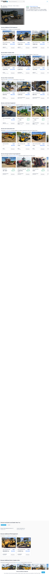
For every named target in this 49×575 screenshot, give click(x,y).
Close (43, 572)
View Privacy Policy (37, 573)
